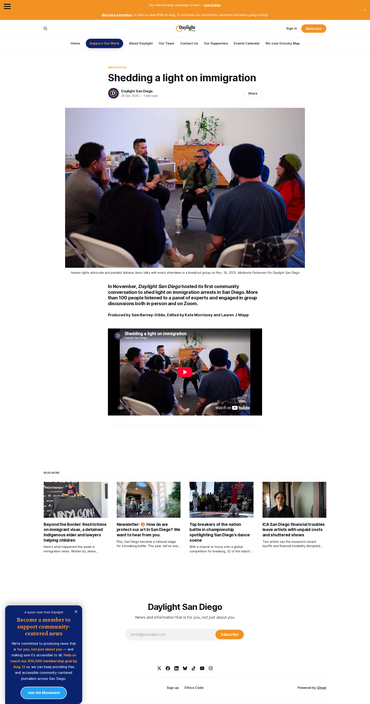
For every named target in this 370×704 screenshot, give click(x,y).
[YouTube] (202, 668)
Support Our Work (104, 43)
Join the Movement (43, 692)
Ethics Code (194, 688)
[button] (7, 6)
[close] (364, 10)
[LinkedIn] (176, 668)
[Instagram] (211, 668)
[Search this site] (45, 28)
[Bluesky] (185, 668)
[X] (159, 668)
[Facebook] (168, 668)
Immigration (117, 67)
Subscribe (314, 29)
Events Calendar (247, 43)
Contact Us (189, 43)
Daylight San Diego (137, 91)
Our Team (166, 43)
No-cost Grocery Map (283, 43)
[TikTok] (193, 668)
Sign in (291, 28)
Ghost (321, 688)
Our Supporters (216, 43)
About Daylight (141, 43)
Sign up (173, 688)
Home (75, 43)
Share (252, 93)
